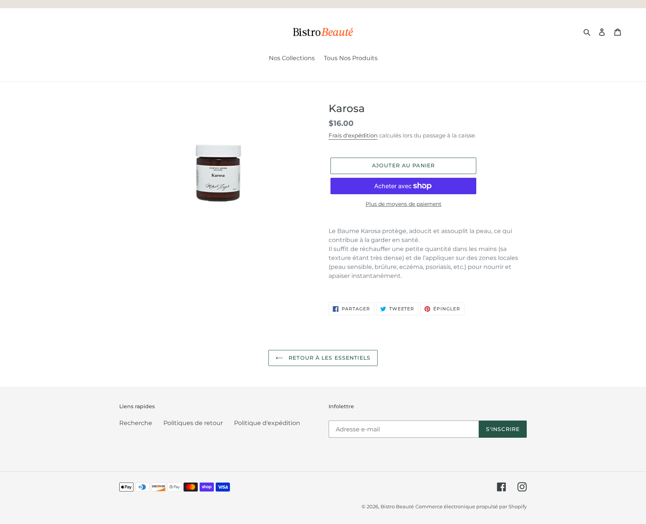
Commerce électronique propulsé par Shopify (471, 506)
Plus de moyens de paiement (404, 204)
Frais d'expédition (353, 135)
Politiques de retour (193, 423)
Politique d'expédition (267, 423)
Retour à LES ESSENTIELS (328, 357)
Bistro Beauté (397, 506)
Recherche (135, 423)
